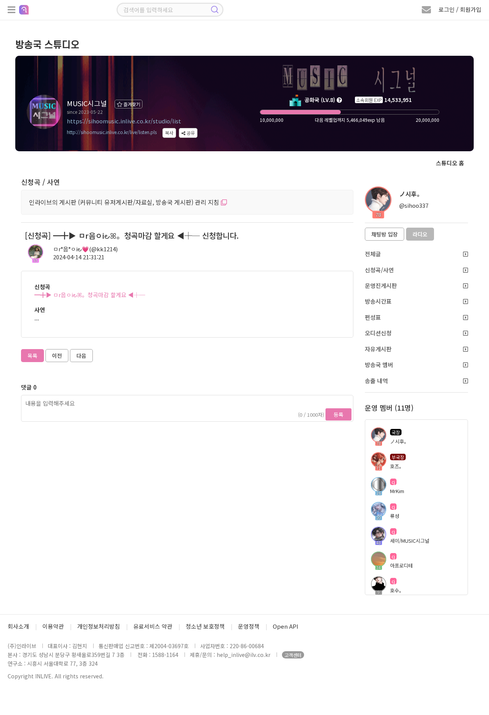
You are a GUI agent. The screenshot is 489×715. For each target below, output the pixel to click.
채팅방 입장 (384, 234)
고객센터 (293, 655)
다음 (81, 355)
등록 (338, 414)
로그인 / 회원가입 (460, 9)
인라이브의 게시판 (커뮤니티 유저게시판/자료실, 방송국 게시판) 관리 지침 (125, 202)
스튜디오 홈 (450, 163)
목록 (32, 355)
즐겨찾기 (131, 104)
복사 (169, 132)
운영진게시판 (381, 285)
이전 (57, 355)
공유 (190, 132)
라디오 (420, 234)
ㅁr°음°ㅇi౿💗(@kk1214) (85, 249)
